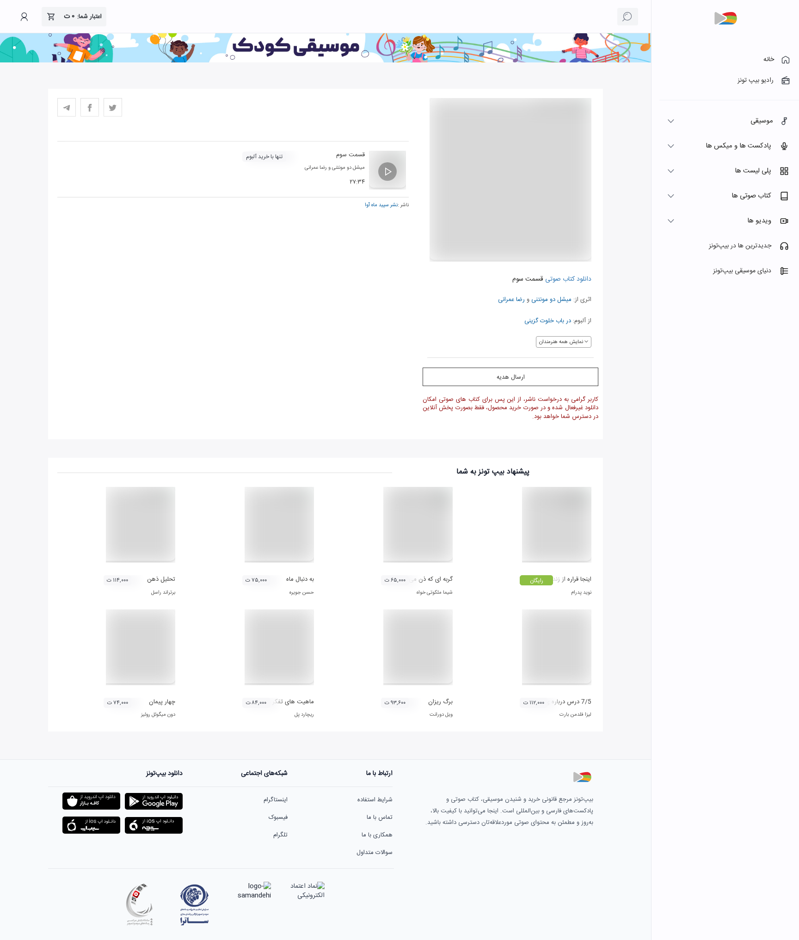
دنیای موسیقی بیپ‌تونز (742, 270)
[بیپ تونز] (725, 18)
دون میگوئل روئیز (158, 715)
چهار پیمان (162, 702)
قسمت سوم (350, 155)
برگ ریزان (440, 702)
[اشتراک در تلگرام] (66, 107)
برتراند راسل (163, 593)
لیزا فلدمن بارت (575, 715)
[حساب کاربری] (24, 17)
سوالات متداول (374, 853)
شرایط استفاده (375, 800)
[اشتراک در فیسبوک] (89, 107)
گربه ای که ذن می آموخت (421, 579)
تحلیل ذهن (161, 579)
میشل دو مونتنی (551, 300)
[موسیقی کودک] (325, 61)
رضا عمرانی (511, 300)
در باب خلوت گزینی (547, 321)
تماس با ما (380, 817)
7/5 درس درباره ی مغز (563, 702)
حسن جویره (301, 593)
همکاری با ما (377, 835)
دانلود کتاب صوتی (567, 279)
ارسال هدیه (511, 377)
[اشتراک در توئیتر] (113, 107)
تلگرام (280, 835)
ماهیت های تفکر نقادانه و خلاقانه (273, 702)
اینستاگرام (276, 800)
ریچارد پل (304, 715)
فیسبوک (278, 817)
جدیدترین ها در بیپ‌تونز (740, 246)
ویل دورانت (441, 715)
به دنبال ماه (300, 579)
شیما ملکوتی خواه (435, 593)
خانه (768, 59)
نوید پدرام (581, 593)
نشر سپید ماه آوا (381, 205)
